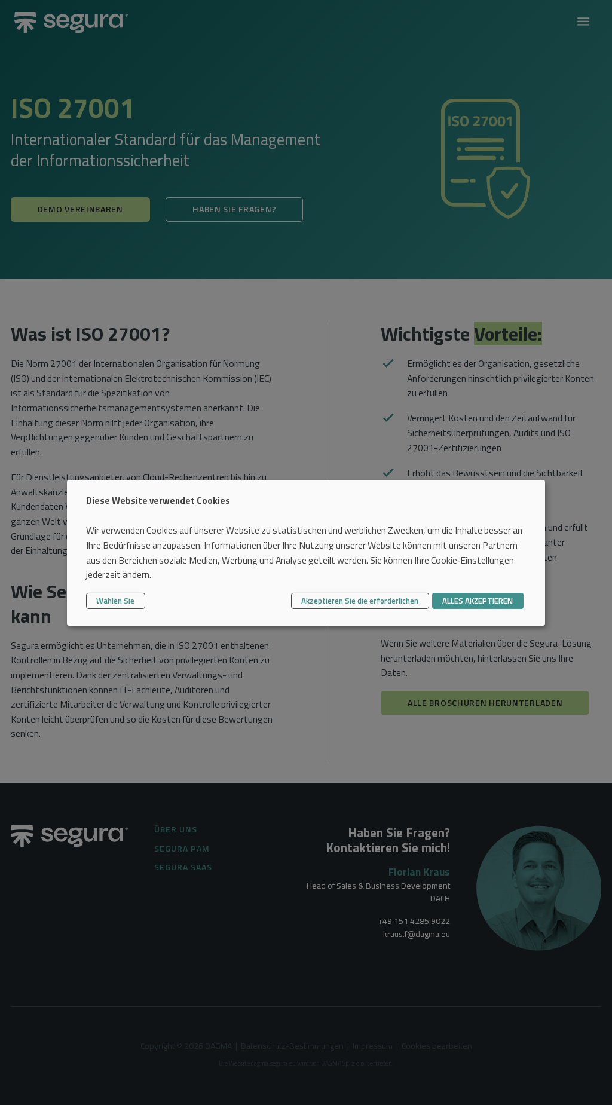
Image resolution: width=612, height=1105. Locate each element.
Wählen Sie (115, 601)
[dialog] (306, 552)
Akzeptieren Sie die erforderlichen (359, 601)
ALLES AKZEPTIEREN (477, 601)
